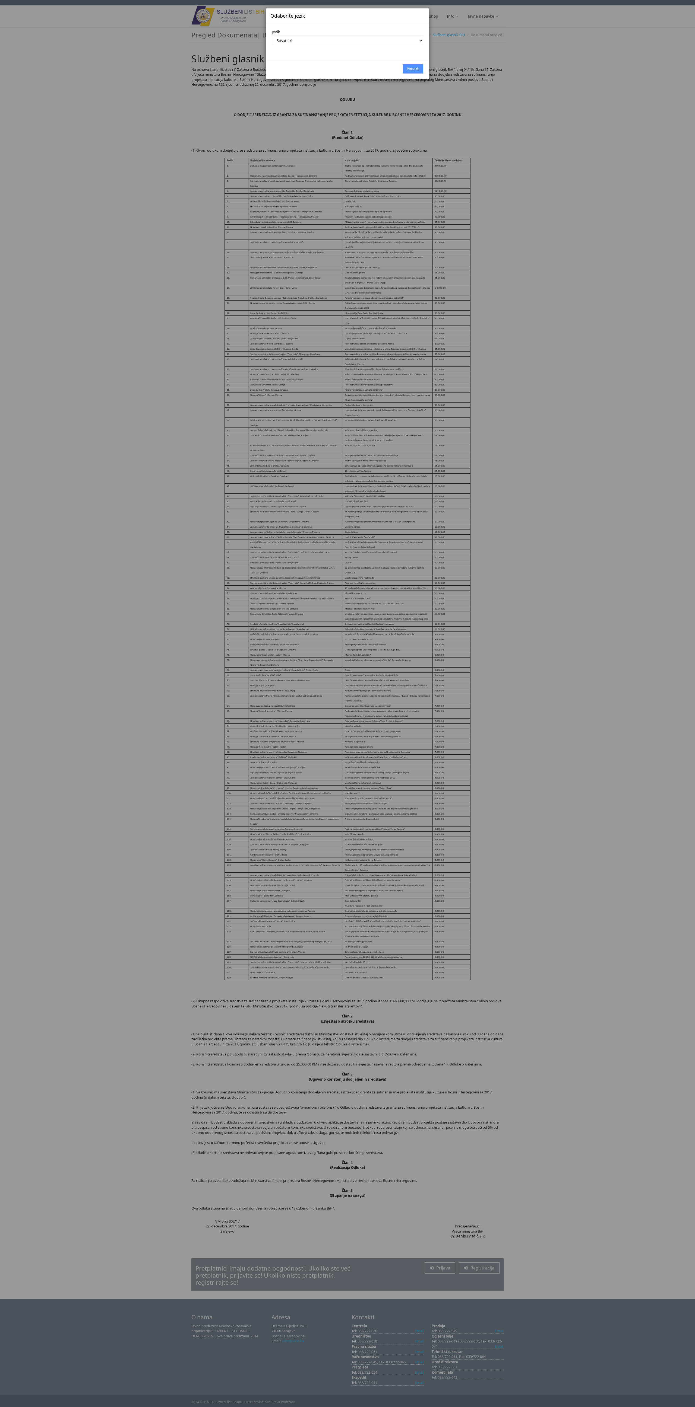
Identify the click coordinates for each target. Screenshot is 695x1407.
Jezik (276, 31)
